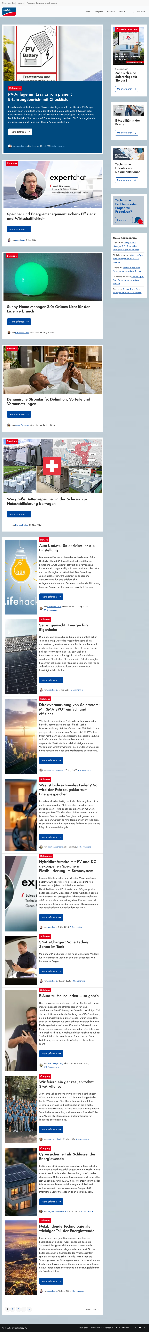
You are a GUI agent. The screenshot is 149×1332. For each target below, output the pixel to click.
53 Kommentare (78, 980)
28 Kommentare (50, 610)
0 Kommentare (58, 146)
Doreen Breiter (21, 525)
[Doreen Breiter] (8, 525)
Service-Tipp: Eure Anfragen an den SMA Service (128, 259)
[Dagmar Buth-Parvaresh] (41, 1211)
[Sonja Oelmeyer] (8, 425)
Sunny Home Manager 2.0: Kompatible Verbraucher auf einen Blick (126, 246)
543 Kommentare (51, 1067)
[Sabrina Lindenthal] (41, 770)
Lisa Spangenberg (55, 846)
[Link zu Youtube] (140, 1327)
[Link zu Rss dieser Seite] (144, 1327)
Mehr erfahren (18, 131)
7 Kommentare (87, 1211)
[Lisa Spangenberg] (41, 847)
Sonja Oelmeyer (22, 425)
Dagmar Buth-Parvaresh (57, 1211)
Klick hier (122, 220)
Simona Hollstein (54, 1139)
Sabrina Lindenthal (55, 770)
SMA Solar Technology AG (16, 1327)
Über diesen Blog (8, 3)
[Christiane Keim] (8, 332)
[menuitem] (9, 3)
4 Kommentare (84, 770)
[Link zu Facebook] (136, 1327)
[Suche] (132, 11)
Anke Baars (21, 146)
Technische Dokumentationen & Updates (42, 3)
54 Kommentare (84, 846)
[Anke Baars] (10, 146)
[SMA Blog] (11, 11)
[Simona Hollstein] (41, 1139)
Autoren (21, 3)
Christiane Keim (22, 332)
